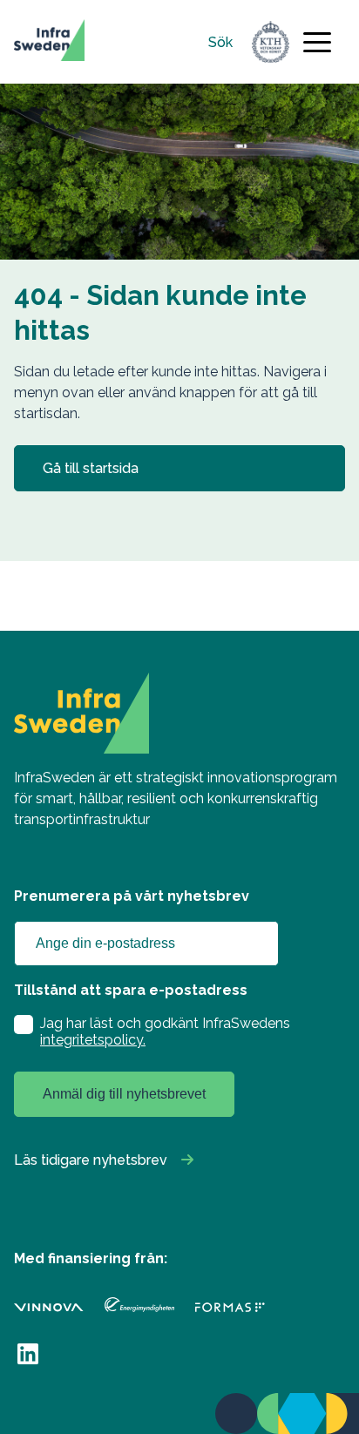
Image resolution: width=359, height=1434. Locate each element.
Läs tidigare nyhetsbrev (90, 1160)
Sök (220, 42)
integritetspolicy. (93, 1040)
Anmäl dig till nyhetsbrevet (124, 1093)
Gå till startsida (91, 468)
